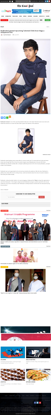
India (20, 16)
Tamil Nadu (15, 16)
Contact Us (41, 16)
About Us (44, 395)
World (24, 16)
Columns (35, 16)
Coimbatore (8, 16)
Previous (3, 74)
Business (30, 16)
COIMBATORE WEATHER (25, 304)
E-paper (47, 16)
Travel (47, 20)
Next (47, 74)
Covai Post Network (7, 34)
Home (2, 16)
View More (48, 210)
